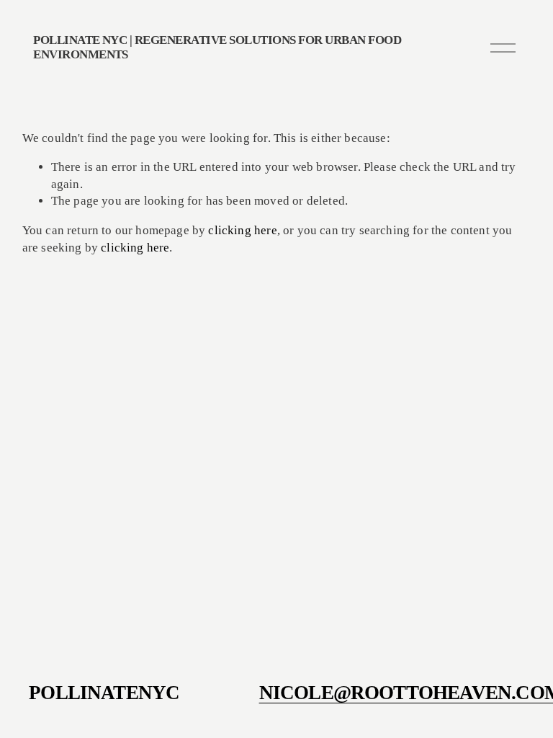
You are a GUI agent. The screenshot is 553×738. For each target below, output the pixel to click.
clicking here (242, 230)
